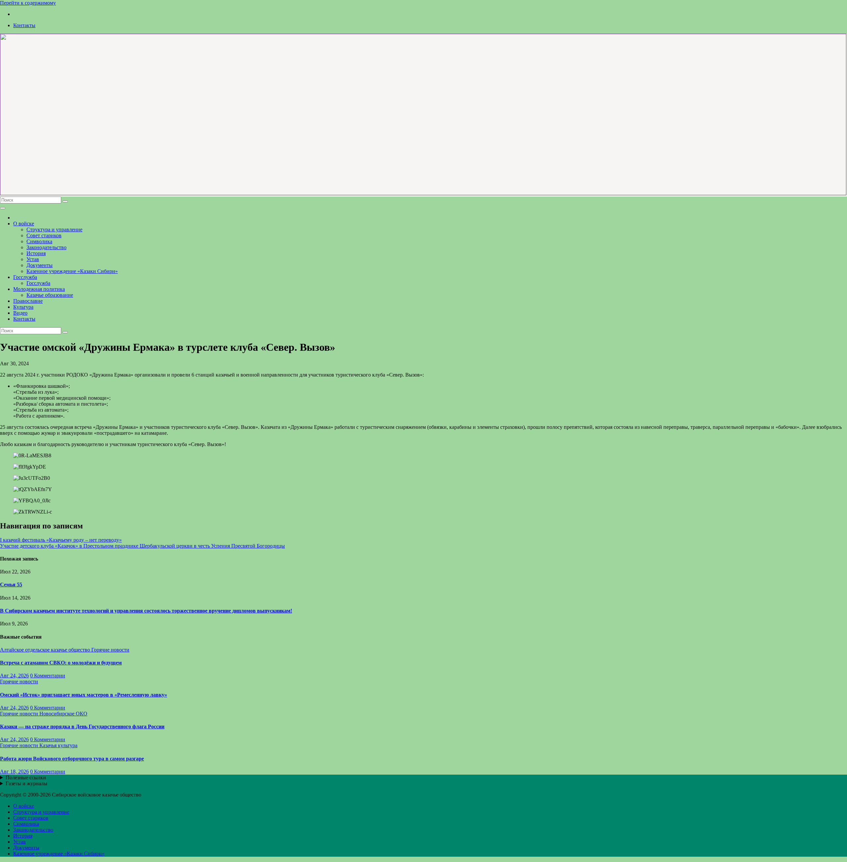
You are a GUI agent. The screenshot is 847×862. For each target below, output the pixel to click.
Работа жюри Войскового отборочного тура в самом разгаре (72, 758)
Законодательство (46, 247)
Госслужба (25, 277)
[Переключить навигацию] (2, 208)
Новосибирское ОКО (63, 713)
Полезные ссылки (26, 777)
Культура (23, 307)
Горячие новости (110, 650)
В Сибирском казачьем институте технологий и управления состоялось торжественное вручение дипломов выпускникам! (146, 610)
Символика (39, 241)
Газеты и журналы (26, 783)
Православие (28, 301)
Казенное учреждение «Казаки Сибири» (72, 271)
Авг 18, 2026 (14, 771)
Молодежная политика (39, 289)
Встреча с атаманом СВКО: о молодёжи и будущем (61, 662)
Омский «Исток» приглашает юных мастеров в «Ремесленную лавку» (83, 695)
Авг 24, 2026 (14, 675)
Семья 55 (11, 584)
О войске (23, 223)
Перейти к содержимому (28, 3)
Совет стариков (44, 235)
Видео (20, 313)
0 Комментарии (47, 675)
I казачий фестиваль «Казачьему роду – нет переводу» (61, 540)
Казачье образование (49, 295)
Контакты (24, 25)
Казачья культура (58, 745)
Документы (39, 265)
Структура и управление (54, 229)
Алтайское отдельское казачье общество (45, 650)
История (36, 253)
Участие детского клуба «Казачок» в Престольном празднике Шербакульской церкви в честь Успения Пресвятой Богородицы (142, 546)
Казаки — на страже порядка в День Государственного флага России (82, 726)
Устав (32, 259)
